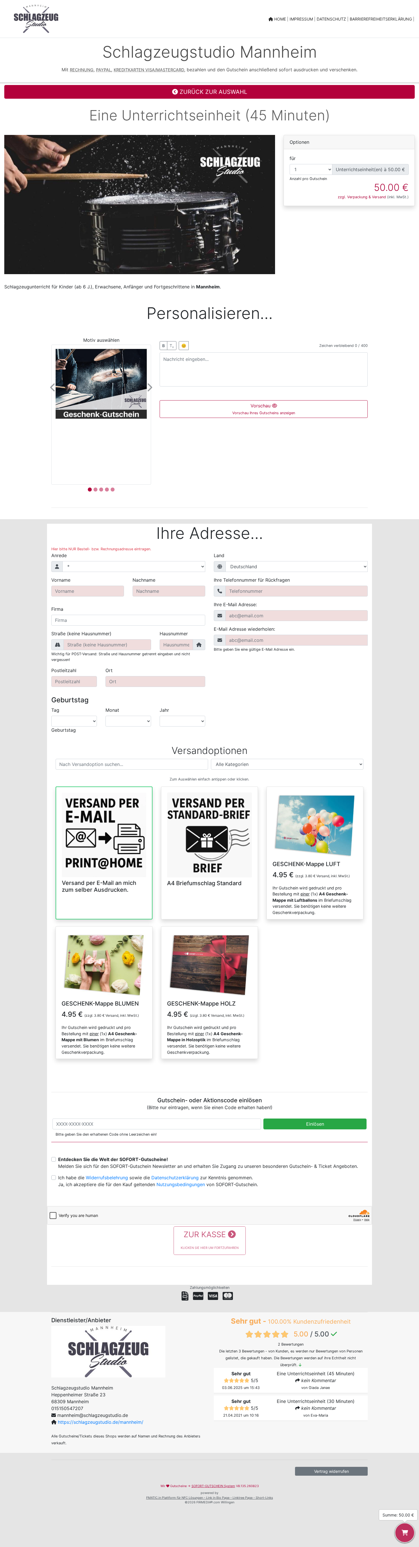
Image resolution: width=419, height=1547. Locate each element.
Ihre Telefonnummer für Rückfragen (252, 580)
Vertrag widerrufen (331, 1471)
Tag (55, 710)
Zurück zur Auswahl (212, 91)
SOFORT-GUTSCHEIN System (213, 1486)
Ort (109, 670)
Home (280, 19)
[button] (53, 387)
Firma (57, 609)
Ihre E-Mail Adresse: (235, 604)
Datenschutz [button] (332, 19)
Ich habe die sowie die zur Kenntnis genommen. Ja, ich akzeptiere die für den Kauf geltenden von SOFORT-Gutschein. (158, 1181)
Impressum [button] (302, 19)
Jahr (164, 710)
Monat (112, 710)
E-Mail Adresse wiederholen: (244, 629)
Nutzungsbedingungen (180, 1184)
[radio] (104, 842)
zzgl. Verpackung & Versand (362, 197)
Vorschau (263, 409)
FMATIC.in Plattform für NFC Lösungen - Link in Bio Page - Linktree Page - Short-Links (209, 1498)
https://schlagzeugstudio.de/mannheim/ (100, 1422)
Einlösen (315, 1124)
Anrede (59, 555)
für (293, 158)
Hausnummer (174, 633)
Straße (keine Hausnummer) (81, 633)
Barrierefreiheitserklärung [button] (381, 19)
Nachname (144, 580)
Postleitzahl (63, 670)
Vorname (60, 580)
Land (219, 555)
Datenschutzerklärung (175, 1177)
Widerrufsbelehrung (107, 1177)
